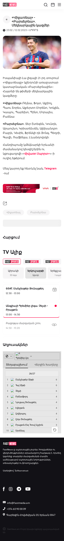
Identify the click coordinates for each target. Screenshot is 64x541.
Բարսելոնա (38, 212)
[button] (53, 5)
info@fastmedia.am (18, 503)
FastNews (8, 449)
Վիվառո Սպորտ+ (37, 153)
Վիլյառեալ (13, 212)
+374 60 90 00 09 (16, 509)
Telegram (50, 168)
